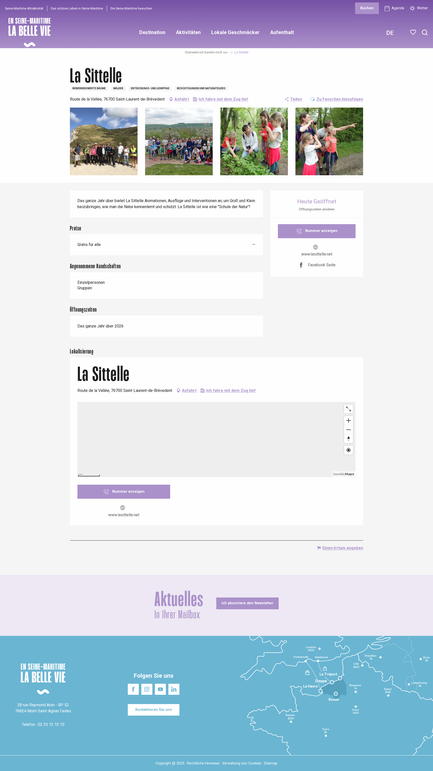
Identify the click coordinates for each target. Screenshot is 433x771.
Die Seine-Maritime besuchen (131, 8)
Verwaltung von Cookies (241, 763)
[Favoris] (413, 32)
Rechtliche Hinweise (203, 763)
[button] (424, 32)
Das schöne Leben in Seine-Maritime (77, 8)
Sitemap (270, 763)
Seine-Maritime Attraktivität (24, 8)
